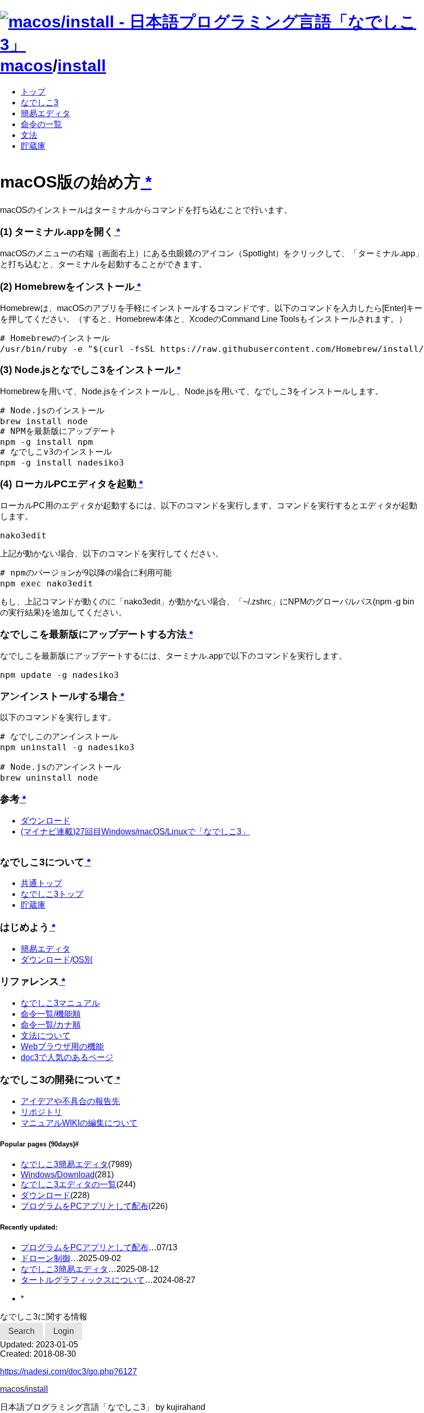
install (81, 65)
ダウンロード (45, 820)
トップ (33, 91)
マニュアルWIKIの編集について (79, 1123)
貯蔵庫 (33, 146)
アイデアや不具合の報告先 (70, 1101)
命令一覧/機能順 (51, 1014)
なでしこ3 (39, 102)
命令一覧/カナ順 (51, 1024)
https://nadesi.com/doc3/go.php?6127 (68, 1371)
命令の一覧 (41, 124)
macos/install (24, 1389)
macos (26, 65)
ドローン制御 (45, 1258)
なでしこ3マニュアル (60, 1003)
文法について (45, 1035)
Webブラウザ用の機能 (62, 1046)
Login (63, 1331)
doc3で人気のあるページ (67, 1057)
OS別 (82, 959)
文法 (29, 135)
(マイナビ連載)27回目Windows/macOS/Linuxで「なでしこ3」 (135, 831)
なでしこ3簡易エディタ (64, 1164)
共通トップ (41, 883)
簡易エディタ (45, 113)
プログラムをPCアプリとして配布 (84, 1206)
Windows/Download (58, 1174)
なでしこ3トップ (52, 894)
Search (21, 1331)
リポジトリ (41, 1112)
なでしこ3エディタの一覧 (68, 1184)
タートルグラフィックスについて (83, 1280)
